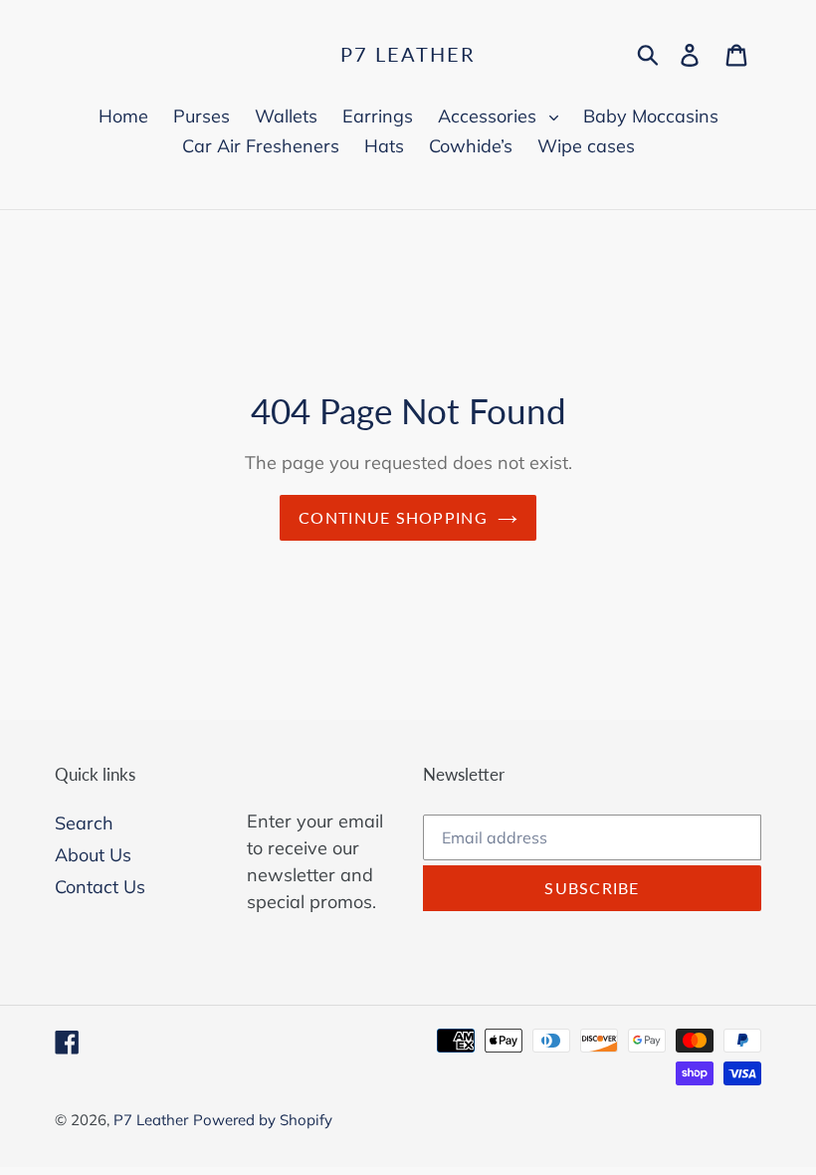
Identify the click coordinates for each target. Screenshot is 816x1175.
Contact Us (100, 886)
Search (84, 823)
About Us (93, 854)
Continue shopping (393, 517)
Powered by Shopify (262, 1119)
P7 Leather (408, 54)
